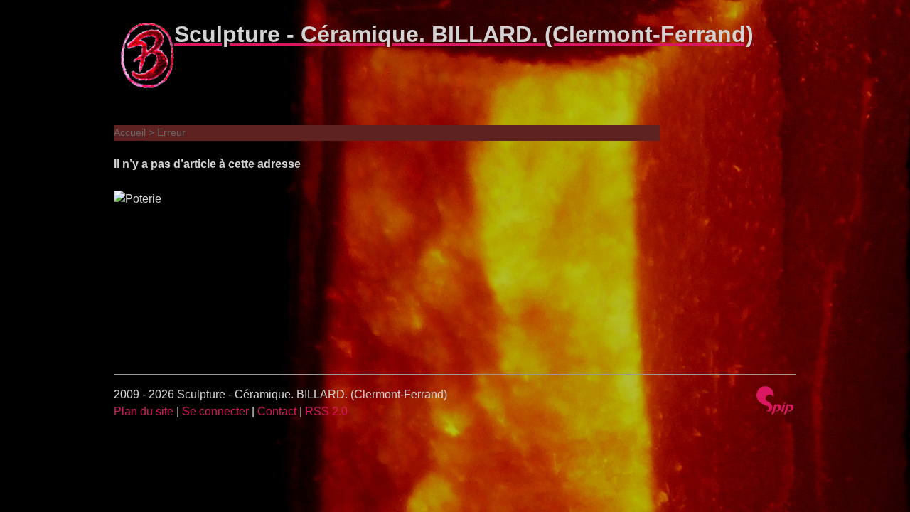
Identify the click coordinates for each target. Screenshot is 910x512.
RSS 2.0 (326, 411)
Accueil (130, 132)
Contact (276, 411)
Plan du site (143, 411)
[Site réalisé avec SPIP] (775, 402)
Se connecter (215, 411)
